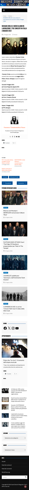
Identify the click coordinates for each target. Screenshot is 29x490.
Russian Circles (14, 177)
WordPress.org (6, 472)
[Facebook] (12, 137)
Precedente (8, 183)
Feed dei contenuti (7, 465)
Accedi (3, 461)
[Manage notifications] (25, 486)
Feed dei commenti (7, 468)
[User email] (19, 137)
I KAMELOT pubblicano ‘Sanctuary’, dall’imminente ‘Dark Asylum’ (14, 278)
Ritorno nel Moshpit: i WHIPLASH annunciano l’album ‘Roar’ (13, 213)
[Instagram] (14, 137)
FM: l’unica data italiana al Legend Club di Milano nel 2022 (7, 161)
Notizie (15, 34)
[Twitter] (10, 137)
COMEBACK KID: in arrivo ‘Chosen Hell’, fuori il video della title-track (13, 309)
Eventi (5, 177)
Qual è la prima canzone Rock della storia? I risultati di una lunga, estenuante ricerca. (19, 399)
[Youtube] (16, 137)
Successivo (21, 183)
